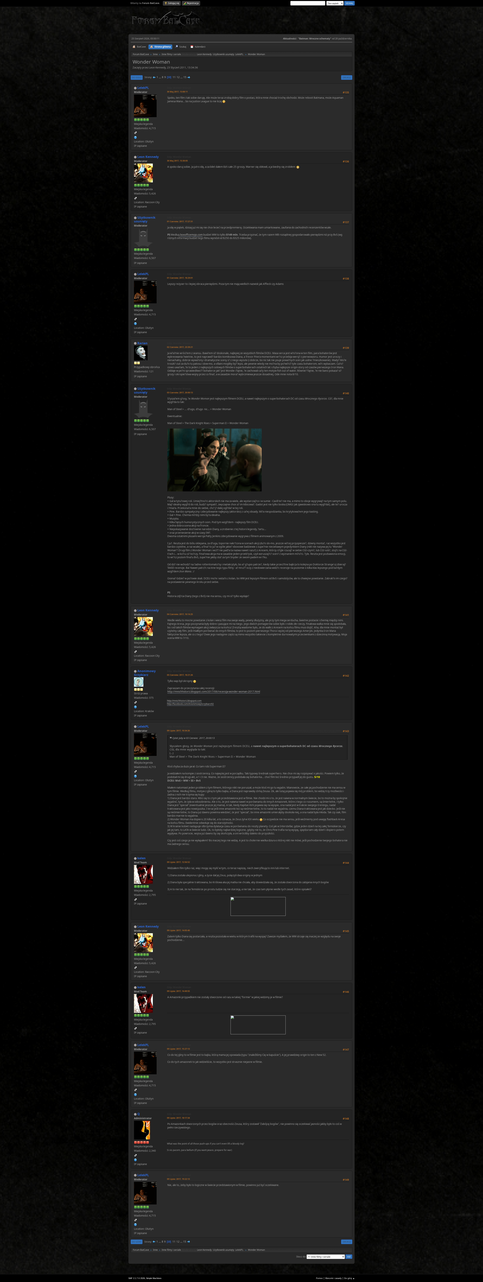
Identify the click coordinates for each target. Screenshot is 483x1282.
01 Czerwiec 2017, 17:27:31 (180, 221)
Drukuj (347, 77)
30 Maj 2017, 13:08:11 (177, 91)
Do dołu (137, 77)
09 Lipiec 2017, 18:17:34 (178, 1117)
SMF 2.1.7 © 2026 (136, 1278)
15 (184, 77)
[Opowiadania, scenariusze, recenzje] (135, 706)
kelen (141, 858)
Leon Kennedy (204, 54)
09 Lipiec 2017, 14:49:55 (178, 991)
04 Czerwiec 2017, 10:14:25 (180, 614)
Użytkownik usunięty (223, 54)
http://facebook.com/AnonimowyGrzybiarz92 (190, 704)
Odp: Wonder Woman (179, 87)
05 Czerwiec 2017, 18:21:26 (180, 674)
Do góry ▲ (349, 1278)
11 (174, 77)
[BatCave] (135, 1159)
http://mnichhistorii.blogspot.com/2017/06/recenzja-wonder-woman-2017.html (213, 691)
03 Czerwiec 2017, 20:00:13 (180, 392)
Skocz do (300, 1256)
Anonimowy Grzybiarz (145, 673)
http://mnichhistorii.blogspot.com (184, 700)
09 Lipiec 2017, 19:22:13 (178, 1178)
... (160, 77)
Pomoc (319, 1278)
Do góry (136, 1241)
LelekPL (239, 54)
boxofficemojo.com (191, 234)
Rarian (142, 343)
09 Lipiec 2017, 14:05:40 (178, 930)
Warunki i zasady (333, 1278)
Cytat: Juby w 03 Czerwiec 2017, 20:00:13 (193, 738)
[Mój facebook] (135, 137)
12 (178, 77)
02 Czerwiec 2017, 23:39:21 (180, 347)
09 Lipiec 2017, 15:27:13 (178, 1048)
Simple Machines (154, 1278)
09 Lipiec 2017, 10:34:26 (178, 730)
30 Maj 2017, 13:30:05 (177, 160)
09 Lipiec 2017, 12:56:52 (178, 862)
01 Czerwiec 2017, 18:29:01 (180, 277)
